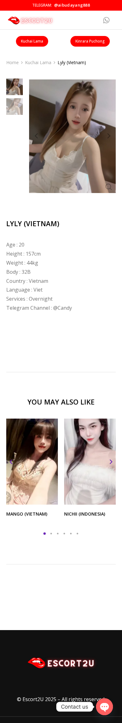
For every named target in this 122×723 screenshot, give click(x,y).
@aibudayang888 (72, 5)
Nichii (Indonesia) (84, 514)
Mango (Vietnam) (26, 514)
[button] (44, 533)
